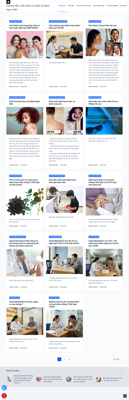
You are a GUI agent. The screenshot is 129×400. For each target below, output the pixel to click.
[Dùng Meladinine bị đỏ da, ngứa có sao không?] (24, 321)
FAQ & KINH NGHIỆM (112, 5)
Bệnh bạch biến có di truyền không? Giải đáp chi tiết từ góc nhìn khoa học (103, 182)
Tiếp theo (116, 359)
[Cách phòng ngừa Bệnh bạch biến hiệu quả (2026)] (64, 45)
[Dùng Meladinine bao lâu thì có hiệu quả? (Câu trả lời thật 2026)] (64, 260)
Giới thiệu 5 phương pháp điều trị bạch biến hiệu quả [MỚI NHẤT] (53, 379)
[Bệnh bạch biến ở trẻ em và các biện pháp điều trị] (98, 379)
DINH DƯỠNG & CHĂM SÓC (17, 236)
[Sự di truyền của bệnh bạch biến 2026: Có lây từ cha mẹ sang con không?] (69, 379)
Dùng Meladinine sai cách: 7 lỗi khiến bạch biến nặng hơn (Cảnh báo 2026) (103, 243)
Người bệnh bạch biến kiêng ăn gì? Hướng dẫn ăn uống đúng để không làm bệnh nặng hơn (24, 243)
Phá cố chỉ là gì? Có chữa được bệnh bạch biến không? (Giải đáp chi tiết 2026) (24, 182)
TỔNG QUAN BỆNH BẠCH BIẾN (58, 21)
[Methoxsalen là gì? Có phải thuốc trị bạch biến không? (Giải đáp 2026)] (64, 323)
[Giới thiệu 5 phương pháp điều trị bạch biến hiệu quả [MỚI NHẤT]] (24, 45)
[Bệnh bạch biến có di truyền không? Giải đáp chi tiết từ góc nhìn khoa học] (104, 201)
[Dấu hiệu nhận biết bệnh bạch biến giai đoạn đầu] (64, 199)
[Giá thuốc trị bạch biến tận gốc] (104, 42)
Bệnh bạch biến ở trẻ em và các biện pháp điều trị (112, 379)
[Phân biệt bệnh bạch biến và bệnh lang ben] (64, 121)
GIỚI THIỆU (71, 5)
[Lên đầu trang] (125, 396)
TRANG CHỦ (62, 5)
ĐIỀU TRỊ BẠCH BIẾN (98, 5)
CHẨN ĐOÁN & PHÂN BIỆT (83, 5)
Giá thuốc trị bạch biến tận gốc (103, 25)
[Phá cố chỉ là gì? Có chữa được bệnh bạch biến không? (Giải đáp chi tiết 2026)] (24, 201)
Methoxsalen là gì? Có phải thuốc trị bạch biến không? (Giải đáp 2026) (64, 304)
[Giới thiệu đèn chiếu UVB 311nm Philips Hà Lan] (104, 121)
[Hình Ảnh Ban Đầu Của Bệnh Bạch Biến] (24, 121)
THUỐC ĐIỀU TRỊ (93, 236)
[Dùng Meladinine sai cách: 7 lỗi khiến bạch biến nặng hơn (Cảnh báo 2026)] (104, 262)
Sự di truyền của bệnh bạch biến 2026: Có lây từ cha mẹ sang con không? (83, 379)
